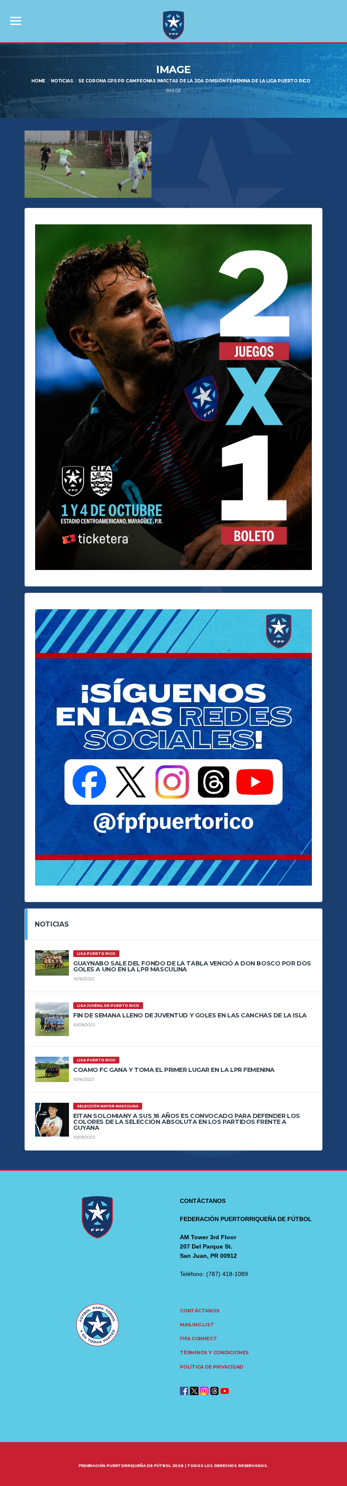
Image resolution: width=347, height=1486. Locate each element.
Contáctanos (200, 1311)
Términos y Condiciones (214, 1352)
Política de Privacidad (211, 1367)
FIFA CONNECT (198, 1338)
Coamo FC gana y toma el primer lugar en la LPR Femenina (174, 1070)
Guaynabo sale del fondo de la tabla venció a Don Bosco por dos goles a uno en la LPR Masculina (192, 966)
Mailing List (197, 1325)
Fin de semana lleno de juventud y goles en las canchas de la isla (190, 1015)
